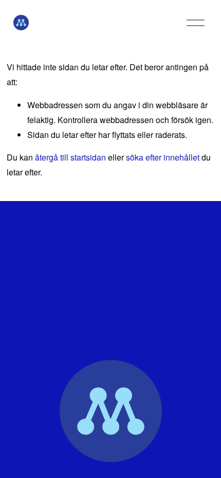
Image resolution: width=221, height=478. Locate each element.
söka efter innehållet (162, 157)
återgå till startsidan (70, 157)
